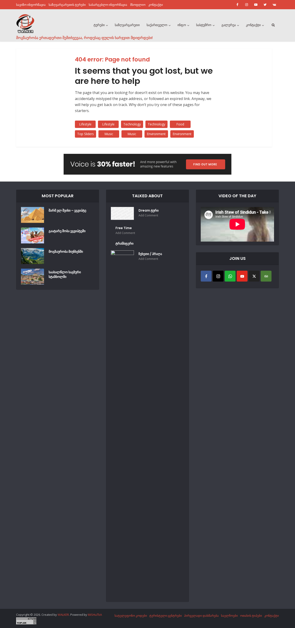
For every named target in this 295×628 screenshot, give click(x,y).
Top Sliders (85, 134)
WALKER (63, 615)
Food (180, 124)
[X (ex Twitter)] (254, 276)
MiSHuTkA (95, 615)
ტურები (99, 25)
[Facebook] (206, 276)
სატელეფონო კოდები (131, 615)
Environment (156, 134)
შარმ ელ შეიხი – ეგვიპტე (67, 210)
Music (108, 134)
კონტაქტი (155, 5)
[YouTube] (242, 276)
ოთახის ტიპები (251, 615)
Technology (132, 124)
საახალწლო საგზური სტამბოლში (65, 274)
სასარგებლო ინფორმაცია (108, 5)
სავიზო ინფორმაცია (31, 5)
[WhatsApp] (230, 276)
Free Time (123, 228)
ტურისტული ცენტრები (165, 615)
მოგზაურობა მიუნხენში (66, 251)
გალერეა (228, 25)
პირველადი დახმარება (201, 615)
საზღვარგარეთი (127, 25)
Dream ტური (149, 210)
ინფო (181, 25)
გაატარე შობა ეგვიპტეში (67, 231)
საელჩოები (229, 615)
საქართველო (157, 25)
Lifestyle (85, 124)
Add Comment (148, 215)
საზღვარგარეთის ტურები (67, 5)
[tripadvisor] (266, 276)
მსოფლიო (137, 5)
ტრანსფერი (124, 243)
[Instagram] (218, 276)
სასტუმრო (203, 25)
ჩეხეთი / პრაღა (150, 254)
